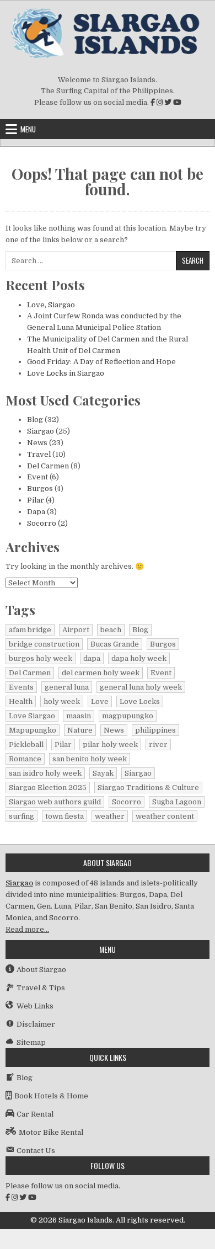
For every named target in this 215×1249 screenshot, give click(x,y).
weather (110, 816)
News (37, 443)
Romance (25, 759)
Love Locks (140, 701)
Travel (39, 454)
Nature (80, 730)
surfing (21, 816)
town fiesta (64, 816)
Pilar (35, 500)
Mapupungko (32, 730)
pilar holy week (110, 744)
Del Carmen (48, 466)
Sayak (103, 773)
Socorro (41, 523)
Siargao (40, 431)
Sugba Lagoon (176, 802)
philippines (155, 730)
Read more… (27, 929)
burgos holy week (40, 658)
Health (21, 701)
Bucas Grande (114, 644)
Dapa (36, 512)
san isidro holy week (45, 773)
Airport (75, 630)
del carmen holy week (100, 673)
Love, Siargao (51, 305)
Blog (35, 419)
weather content (165, 816)
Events (21, 687)
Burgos (40, 488)
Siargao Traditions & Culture (148, 787)
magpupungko (127, 716)
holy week (62, 701)
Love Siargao (32, 716)
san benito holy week (89, 759)
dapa (91, 658)
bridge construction (44, 644)
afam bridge (30, 630)
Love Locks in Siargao (65, 373)
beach (110, 630)
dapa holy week (138, 658)
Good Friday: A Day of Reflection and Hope (101, 361)
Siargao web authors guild (55, 802)
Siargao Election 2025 (48, 787)
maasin (78, 716)
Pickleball (26, 744)
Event (37, 477)
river (158, 744)
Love (100, 701)
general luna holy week (141, 687)
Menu (28, 129)
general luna (67, 687)
